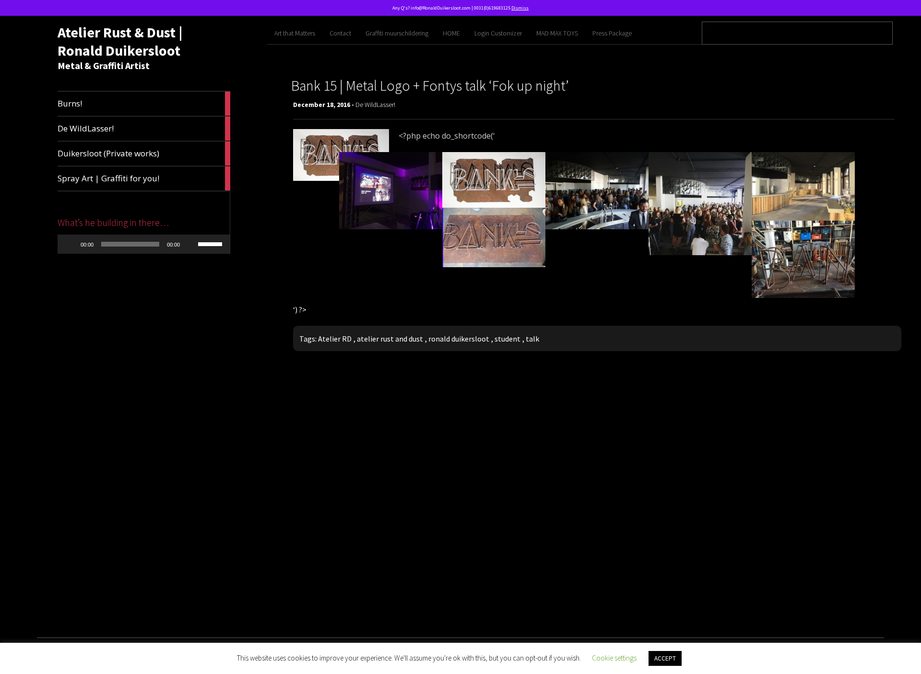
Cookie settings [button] (614, 657)
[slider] (211, 243)
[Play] (70, 244)
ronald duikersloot (458, 338)
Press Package (612, 33)
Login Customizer (498, 33)
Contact (340, 33)
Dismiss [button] (520, 8)
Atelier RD (335, 338)
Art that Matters (294, 33)
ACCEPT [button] (665, 658)
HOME (451, 33)
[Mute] (190, 244)
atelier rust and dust (390, 338)
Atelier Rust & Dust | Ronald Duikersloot (120, 41)
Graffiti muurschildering (397, 33)
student (507, 338)
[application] (144, 244)
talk (532, 338)
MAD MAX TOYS (557, 33)
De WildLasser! (375, 104)
